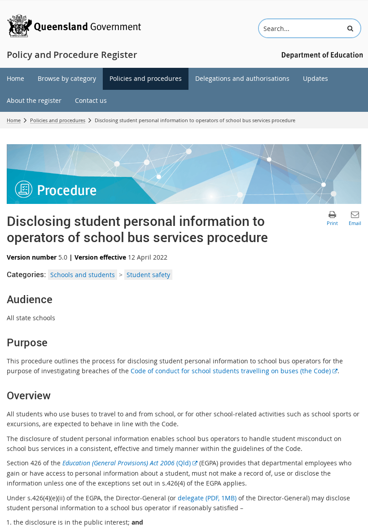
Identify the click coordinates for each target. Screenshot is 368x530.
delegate (207, 498)
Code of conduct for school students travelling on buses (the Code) (234, 371)
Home (14, 120)
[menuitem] (15, 79)
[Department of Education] (320, 54)
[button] (350, 28)
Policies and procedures (57, 120)
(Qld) (129, 463)
